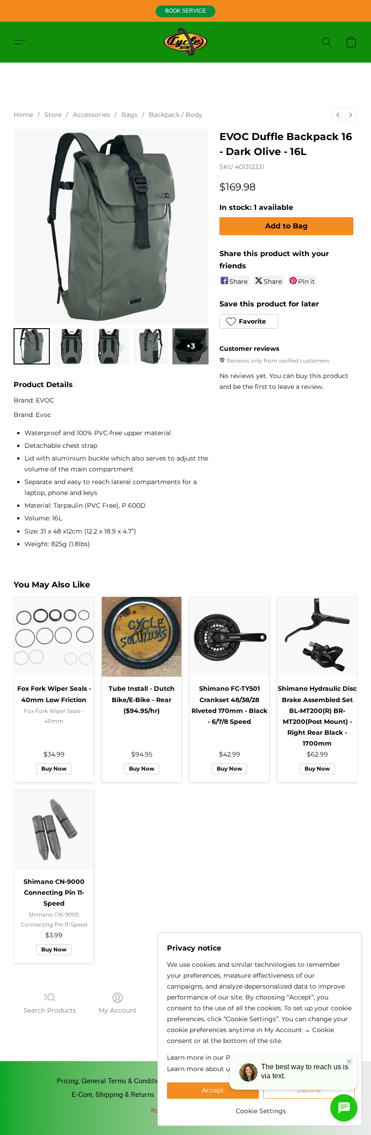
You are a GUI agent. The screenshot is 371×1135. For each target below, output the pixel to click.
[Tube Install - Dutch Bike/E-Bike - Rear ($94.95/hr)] (141, 637)
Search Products (50, 1010)
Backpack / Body (175, 115)
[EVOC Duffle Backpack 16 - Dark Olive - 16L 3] (151, 346)
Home (23, 115)
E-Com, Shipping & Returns (112, 1095)
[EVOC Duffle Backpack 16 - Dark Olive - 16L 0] (32, 346)
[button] (185, 11)
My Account (118, 1010)
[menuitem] (338, 114)
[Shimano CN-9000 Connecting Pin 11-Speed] (54, 830)
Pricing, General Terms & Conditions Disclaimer (128, 1081)
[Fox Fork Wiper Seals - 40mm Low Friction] (54, 637)
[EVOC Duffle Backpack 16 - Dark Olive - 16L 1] (71, 346)
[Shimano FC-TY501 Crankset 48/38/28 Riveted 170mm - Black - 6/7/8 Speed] (229, 637)
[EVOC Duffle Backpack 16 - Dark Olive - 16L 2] (111, 346)
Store (53, 115)
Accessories (91, 115)
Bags (129, 115)
